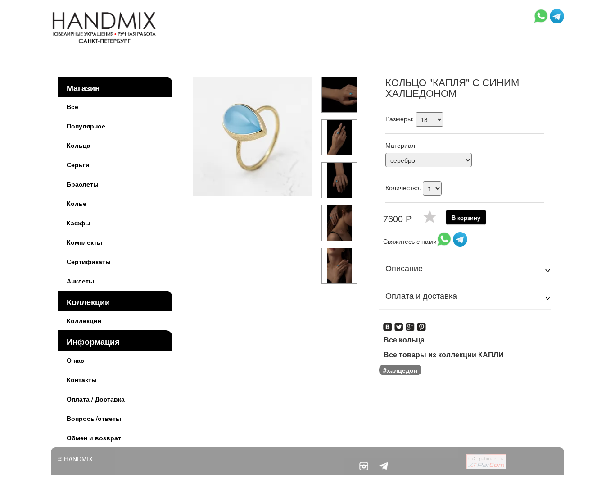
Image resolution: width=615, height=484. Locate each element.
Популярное (86, 125)
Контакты (82, 379)
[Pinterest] (421, 324)
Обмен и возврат (94, 437)
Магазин (83, 88)
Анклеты (80, 280)
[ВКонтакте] (387, 324)
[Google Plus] (410, 324)
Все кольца (404, 340)
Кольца (78, 145)
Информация (93, 341)
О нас (75, 360)
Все (72, 106)
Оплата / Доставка (96, 398)
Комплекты (84, 242)
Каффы (78, 222)
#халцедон (400, 369)
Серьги (78, 164)
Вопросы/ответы (94, 418)
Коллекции (88, 302)
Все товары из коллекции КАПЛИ (444, 355)
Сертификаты (89, 261)
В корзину (466, 217)
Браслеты (83, 183)
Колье (76, 203)
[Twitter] (399, 324)
